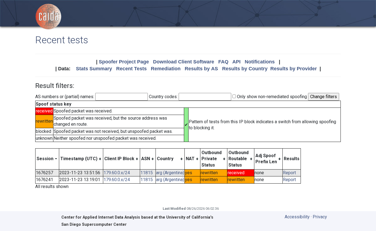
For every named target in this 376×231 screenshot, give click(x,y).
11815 (146, 172)
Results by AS (201, 68)
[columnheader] (47, 158)
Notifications (260, 62)
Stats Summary (94, 68)
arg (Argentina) (170, 172)
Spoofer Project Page (124, 62)
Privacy (320, 216)
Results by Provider (293, 68)
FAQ (223, 62)
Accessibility (297, 216)
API (236, 62)
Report (289, 172)
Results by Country (245, 68)
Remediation (166, 68)
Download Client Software (183, 62)
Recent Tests (131, 68)
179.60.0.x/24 (116, 172)
